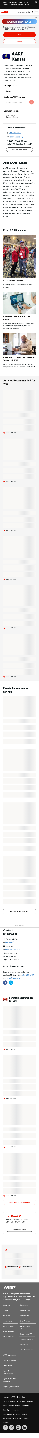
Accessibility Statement (26, 1401)
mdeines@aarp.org (12, 978)
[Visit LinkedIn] (24, 1427)
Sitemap (6, 1397)
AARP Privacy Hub (18, 1397)
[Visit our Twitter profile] (11, 982)
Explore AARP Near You (14, 97)
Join (19, 35)
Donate (5, 1310)
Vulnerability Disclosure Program (15, 1414)
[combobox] (19, 102)
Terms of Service (9, 1401)
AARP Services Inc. (26, 1350)
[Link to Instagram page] (18, 1427)
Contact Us (24, 1305)
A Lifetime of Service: (13, 280)
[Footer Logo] (19, 1287)
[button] (36, 12)
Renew (19, 42)
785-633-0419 (28, 975)
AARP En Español (26, 1310)
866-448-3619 (15, 132)
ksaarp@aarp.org (16, 137)
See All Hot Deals (19, 1229)
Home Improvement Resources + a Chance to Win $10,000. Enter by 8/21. (16, 3)
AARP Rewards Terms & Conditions (16, 1405)
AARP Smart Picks (9, 1331)
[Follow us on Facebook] (5, 982)
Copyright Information (11, 1410)
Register (21, 12)
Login (28, 12)
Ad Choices (7, 1418)
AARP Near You (8, 1337)
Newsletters (24, 1316)
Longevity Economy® (11, 1386)
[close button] (37, 18)
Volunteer (6, 1316)
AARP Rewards (8, 1326)
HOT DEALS (12, 1216)
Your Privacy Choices (21, 1418)
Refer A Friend (25, 1321)
